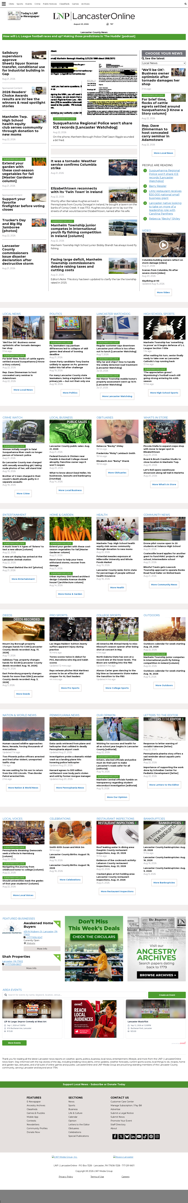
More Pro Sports (70, 688)
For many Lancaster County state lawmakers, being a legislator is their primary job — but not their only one (70, 378)
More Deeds (23, 694)
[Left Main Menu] (3, 3)
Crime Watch (12, 417)
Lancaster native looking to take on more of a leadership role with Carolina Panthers (165, 208)
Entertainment (14, 514)
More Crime (23, 493)
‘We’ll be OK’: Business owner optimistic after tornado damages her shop (161, 77)
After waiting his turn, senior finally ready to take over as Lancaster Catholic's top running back (163, 358)
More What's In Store (164, 484)
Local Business (61, 417)
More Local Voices (23, 895)
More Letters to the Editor (164, 784)
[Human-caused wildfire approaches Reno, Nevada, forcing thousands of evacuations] (23, 729)
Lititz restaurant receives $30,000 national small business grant (165, 194)
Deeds (7, 615)
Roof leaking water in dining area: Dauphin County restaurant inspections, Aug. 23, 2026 (115, 850)
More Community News (164, 584)
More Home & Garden (70, 594)
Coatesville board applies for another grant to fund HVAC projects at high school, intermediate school (164, 556)
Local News (12, 314)
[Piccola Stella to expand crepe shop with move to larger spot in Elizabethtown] (164, 431)
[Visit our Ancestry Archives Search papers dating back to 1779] (156, 948)
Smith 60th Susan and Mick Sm (66, 847)
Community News (157, 514)
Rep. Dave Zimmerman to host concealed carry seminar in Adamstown (155, 133)
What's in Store (156, 417)
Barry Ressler (157, 186)
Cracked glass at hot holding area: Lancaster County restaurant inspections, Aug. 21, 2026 (115, 877)
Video (146, 230)
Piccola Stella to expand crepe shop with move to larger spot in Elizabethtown (163, 449)
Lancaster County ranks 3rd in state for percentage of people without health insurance (116, 573)
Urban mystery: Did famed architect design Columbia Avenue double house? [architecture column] (69, 579)
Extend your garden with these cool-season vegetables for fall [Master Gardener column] (18, 172)
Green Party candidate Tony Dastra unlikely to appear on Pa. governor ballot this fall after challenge (69, 364)
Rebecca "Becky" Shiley (164, 218)
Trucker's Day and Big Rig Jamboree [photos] (14, 225)
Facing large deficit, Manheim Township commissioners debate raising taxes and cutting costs (76, 264)
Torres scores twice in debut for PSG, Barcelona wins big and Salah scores (68, 660)
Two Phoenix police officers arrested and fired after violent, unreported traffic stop (23, 759)
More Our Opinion (117, 797)
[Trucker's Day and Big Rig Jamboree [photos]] (39, 222)
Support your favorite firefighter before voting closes (23, 204)
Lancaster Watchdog (113, 314)
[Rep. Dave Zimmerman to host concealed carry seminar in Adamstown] (178, 128)
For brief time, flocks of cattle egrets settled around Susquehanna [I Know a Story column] (162, 106)
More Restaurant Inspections (117, 891)
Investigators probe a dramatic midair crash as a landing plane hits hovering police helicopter (70, 759)
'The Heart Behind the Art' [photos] (22, 567)
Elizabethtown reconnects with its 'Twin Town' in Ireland (77, 190)
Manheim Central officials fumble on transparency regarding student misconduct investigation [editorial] (116, 782)
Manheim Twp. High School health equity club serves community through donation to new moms (22, 125)
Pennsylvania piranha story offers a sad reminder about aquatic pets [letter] (163, 756)
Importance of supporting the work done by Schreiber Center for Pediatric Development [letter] (163, 770)
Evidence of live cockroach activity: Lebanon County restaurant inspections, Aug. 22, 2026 (116, 863)
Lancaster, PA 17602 (12, 961)
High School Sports (159, 314)
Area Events (12, 989)
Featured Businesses (19, 918)
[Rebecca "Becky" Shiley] (117, 431)
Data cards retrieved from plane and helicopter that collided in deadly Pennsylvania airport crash (69, 746)
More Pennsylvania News (70, 787)
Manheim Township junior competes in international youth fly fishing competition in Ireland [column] (76, 230)
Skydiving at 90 (150, 281)
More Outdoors (164, 685)
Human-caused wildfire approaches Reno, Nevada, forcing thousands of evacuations (22, 746)
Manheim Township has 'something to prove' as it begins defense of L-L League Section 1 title (163, 345)
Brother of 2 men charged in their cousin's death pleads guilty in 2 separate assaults (21, 479)
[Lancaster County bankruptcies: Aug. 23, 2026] (164, 832)
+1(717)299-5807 (13, 964)
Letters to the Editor (161, 715)
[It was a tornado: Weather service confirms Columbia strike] (123, 167)
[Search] (185, 3)
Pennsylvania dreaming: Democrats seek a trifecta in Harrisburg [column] (22, 853)
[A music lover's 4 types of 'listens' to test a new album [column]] (23, 529)
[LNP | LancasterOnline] (94, 16)
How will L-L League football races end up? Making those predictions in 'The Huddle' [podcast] (69, 36)
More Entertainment (23, 579)
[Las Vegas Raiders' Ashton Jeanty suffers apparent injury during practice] (70, 629)
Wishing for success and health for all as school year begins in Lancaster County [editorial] (117, 746)
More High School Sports (164, 392)
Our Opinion (106, 715)
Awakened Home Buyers (38, 925)
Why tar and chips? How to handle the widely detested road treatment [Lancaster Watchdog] (116, 365)
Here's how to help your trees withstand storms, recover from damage (67, 562)
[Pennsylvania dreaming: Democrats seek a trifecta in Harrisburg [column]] (23, 832)
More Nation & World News (23, 787)
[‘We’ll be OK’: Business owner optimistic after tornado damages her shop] (178, 72)
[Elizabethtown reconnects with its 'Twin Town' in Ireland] (123, 195)
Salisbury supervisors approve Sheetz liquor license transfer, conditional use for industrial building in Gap (23, 63)
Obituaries (105, 417)
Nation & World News (19, 715)
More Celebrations (70, 879)
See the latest (154, 58)
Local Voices (12, 818)
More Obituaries (117, 472)
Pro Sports (58, 615)
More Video (163, 292)
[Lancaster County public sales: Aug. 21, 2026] (70, 431)
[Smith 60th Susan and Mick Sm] (70, 832)
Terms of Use (97, 1176)
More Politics (70, 392)
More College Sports (117, 688)
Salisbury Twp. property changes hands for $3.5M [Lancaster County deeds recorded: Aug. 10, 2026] (22, 662)
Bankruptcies (154, 818)
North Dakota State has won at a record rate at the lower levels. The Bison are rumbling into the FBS (116, 660)
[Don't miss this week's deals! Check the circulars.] (94, 948)
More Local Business (70, 490)
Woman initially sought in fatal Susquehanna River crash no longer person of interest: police (22, 452)
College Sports (109, 615)
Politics (56, 314)
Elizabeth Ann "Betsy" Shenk (112, 461)
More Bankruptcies (164, 882)
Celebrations (60, 818)
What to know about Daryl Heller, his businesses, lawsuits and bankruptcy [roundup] (70, 476)
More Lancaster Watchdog (117, 396)
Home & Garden (61, 514)
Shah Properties (16, 957)
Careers (125, 1176)
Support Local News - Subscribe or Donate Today (94, 1084)
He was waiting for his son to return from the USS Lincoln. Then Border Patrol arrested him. (22, 773)
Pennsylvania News (64, 715)
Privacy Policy (66, 1176)
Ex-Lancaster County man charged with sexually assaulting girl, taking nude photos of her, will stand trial (22, 465)
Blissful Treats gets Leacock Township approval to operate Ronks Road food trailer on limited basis (164, 570)
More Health (117, 587)
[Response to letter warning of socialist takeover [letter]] (164, 729)
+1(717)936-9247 (34, 937)
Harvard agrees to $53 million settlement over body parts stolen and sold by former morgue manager (70, 773)
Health (102, 514)
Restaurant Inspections (115, 818)
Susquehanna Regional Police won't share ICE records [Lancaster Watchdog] (92, 125)
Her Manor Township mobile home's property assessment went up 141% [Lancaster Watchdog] (116, 381)
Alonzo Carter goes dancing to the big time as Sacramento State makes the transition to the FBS (117, 673)
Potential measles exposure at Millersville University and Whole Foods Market (114, 559)
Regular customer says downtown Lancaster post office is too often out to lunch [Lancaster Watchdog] (116, 348)
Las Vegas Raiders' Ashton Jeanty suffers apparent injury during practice (68, 646)
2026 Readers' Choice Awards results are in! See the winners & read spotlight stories (23, 99)
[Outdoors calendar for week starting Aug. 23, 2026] (164, 629)
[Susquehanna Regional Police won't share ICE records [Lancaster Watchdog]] (94, 82)
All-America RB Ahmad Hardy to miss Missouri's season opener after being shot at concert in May (117, 646)
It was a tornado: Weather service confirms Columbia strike (73, 164)
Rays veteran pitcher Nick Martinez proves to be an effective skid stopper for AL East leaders (69, 673)
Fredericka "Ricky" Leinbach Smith (115, 453)
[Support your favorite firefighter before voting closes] (39, 198)
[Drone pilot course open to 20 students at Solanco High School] (164, 529)
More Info (42, 948)
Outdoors (152, 615)
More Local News (163, 153)
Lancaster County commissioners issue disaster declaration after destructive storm (17, 255)
